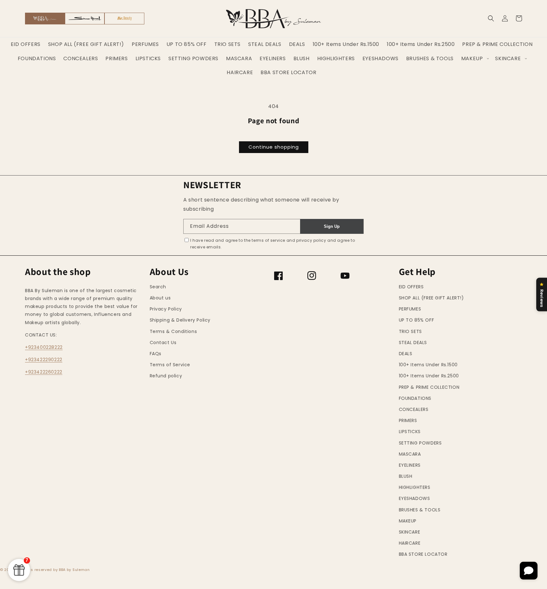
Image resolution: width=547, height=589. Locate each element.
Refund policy (166, 376)
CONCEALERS (414, 409)
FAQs (155, 353)
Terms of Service (170, 365)
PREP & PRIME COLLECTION (429, 387)
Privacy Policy (166, 309)
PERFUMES (410, 309)
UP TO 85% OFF (416, 320)
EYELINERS (410, 465)
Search (158, 287)
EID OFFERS (411, 287)
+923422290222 (43, 359)
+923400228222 (44, 347)
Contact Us (163, 342)
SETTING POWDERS (420, 443)
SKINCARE (409, 532)
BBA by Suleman (74, 569)
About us (160, 298)
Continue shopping (273, 147)
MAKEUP (408, 521)
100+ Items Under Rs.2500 (429, 376)
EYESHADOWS (414, 498)
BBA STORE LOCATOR (423, 554)
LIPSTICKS (410, 431)
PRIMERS (408, 420)
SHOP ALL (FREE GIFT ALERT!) (431, 298)
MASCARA (410, 454)
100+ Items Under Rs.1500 (428, 365)
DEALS (405, 353)
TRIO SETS (410, 331)
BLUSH (405, 476)
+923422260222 (43, 372)
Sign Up (332, 226)
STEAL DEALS (413, 342)
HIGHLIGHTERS (415, 487)
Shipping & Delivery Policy (180, 320)
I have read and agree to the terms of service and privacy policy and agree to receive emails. (272, 244)
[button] (491, 18)
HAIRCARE (410, 543)
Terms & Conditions (173, 331)
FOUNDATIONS (415, 398)
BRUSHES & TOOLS (420, 510)
